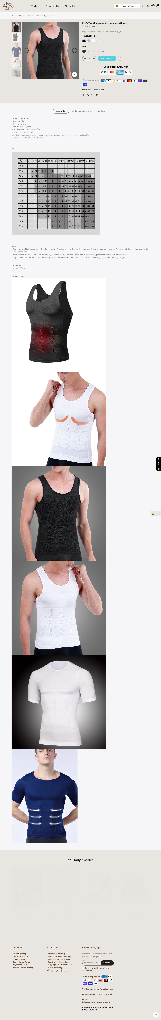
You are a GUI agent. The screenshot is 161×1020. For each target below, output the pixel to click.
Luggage (52, 965)
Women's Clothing (56, 954)
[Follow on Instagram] (52, 970)
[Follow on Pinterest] (57, 970)
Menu (37, 6)
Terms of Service (20, 956)
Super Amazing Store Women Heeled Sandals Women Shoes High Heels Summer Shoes (26, 913)
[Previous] (26, 50)
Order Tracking (55, 968)
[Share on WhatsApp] (97, 95)
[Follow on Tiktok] (61, 970)
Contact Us (52, 6)
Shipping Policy (19, 954)
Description (61, 111)
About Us (70, 6)
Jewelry (67, 956)
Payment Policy (20, 965)
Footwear (65, 959)
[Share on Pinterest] (92, 95)
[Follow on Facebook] (48, 970)
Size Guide (86, 90)
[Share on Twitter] (88, 95)
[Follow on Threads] (66, 970)
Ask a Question (100, 90)
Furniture (52, 962)
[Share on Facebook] (83, 95)
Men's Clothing (55, 956)
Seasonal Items (65, 965)
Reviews (101, 111)
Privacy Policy (19, 959)
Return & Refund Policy (23, 968)
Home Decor (64, 962)
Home (14, 16)
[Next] (74, 50)
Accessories (53, 959)
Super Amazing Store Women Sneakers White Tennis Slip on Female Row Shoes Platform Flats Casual (62, 915)
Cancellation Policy (21, 962)
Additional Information (82, 111)
